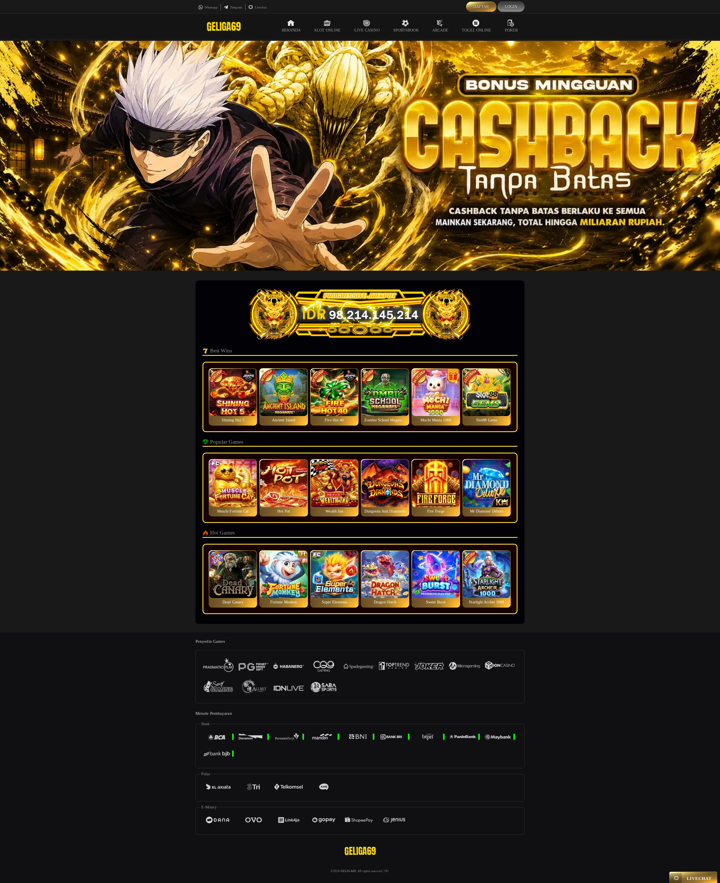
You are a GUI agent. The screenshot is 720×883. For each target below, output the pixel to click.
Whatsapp (211, 7)
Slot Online (327, 30)
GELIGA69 (348, 871)
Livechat (260, 7)
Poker (511, 30)
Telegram (235, 7)
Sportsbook (406, 30)
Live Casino (367, 30)
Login (511, 7)
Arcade (440, 30)
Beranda (291, 30)
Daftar (481, 7)
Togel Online (476, 30)
